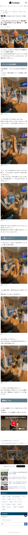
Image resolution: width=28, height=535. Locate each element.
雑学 (1, 6)
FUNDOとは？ (5, 516)
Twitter (9, 496)
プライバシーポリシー (7, 520)
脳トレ (14, 504)
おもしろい (5, 501)
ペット (15, 499)
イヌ (14, 16)
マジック (19, 16)
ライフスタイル (20, 6)
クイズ (20, 501)
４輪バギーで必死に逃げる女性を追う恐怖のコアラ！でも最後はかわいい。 (14, 443)
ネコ (20, 499)
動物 (25, 6)
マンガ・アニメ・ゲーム (12, 6)
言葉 (4, 496)
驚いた (20, 504)
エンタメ (5, 6)
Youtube (9, 16)
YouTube (5, 113)
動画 (25, 16)
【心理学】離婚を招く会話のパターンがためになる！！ (11, 440)
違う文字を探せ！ (17, 496)
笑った (4, 499)
